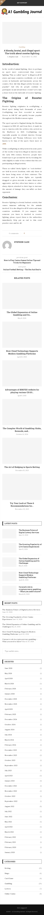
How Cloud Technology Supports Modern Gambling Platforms (22, 352)
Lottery (23, 889)
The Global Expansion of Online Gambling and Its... (22, 313)
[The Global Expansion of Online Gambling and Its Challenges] (22, 296)
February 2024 (10, 745)
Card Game (23, 878)
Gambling (23, 884)
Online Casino (23, 894)
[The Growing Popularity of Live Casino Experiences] (9, 548)
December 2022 (11, 786)
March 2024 (9, 740)
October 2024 (10, 724)
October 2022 (10, 796)
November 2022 (11, 791)
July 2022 (8, 811)
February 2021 (10, 842)
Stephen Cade (13, 57)
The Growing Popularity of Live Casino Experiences (30, 545)
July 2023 (8, 770)
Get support (22, 3)
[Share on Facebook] (28, 233)
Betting (23, 868)
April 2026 (9, 678)
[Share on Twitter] (31, 233)
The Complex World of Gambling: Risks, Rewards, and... (22, 429)
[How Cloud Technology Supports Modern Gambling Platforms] (22, 335)
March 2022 (9, 832)
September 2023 (11, 765)
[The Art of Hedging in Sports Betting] (22, 451)
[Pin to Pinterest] (33, 233)
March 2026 (9, 684)
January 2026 (10, 694)
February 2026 (10, 689)
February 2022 (10, 837)
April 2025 (9, 709)
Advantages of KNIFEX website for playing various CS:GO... (22, 390)
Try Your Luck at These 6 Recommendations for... (22, 504)
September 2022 (11, 801)
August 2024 (9, 730)
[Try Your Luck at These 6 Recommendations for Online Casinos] (22, 487)
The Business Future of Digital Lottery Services (29, 531)
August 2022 (9, 806)
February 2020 (10, 847)
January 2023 (10, 781)
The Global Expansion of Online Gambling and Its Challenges (29, 560)
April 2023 (9, 776)
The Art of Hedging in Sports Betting (22, 467)
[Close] (3, 3)
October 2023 (10, 760)
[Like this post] (26, 233)
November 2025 (11, 704)
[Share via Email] (35, 233)
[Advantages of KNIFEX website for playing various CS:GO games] (22, 373)
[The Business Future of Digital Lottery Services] (9, 533)
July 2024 (8, 735)
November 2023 (11, 755)
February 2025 (10, 714)
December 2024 (11, 719)
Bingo (23, 873)
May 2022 (8, 822)
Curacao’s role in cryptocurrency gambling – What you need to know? (30, 589)
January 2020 (10, 852)
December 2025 (11, 699)
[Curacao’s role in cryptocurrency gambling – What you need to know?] (9, 590)
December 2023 (11, 750)
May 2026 (8, 673)
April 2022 (9, 827)
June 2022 (8, 817)
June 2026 (8, 668)
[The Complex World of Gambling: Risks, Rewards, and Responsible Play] (22, 412)
